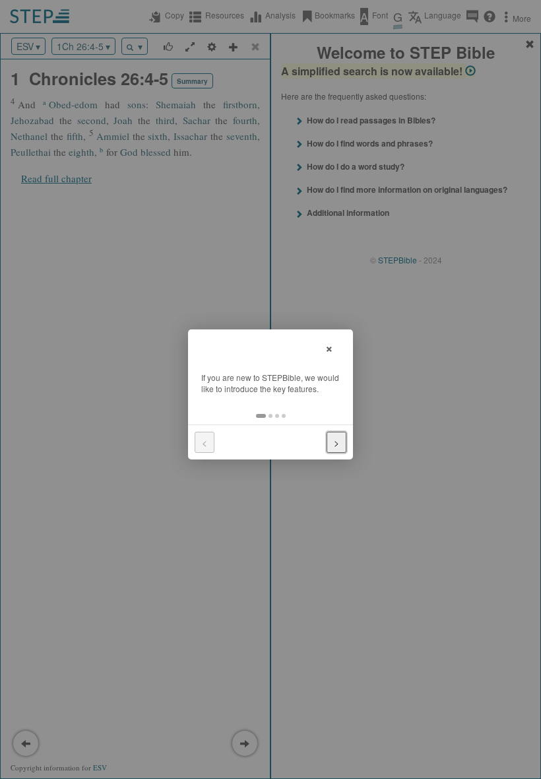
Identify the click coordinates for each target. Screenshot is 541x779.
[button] (261, 416)
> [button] (336, 442)
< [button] (204, 442)
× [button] (329, 346)
